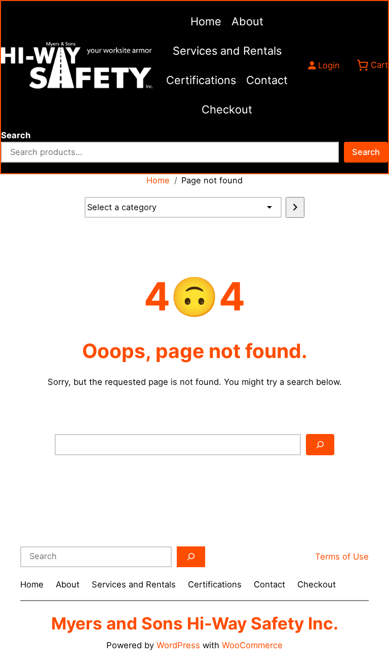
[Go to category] (295, 207)
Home (158, 180)
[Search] (320, 444)
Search (15, 135)
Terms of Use (342, 556)
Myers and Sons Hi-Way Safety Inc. (194, 623)
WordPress (178, 645)
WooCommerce (252, 645)
